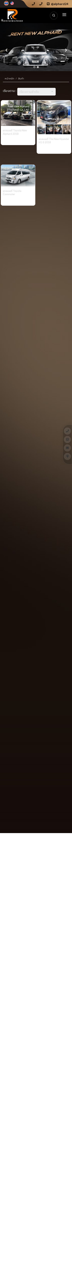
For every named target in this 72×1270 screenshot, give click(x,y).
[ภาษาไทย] (6, 3)
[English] (12, 3)
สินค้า (21, 78)
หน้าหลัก (9, 78)
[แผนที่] (67, 456)
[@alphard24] (67, 439)
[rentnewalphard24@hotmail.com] (67, 447)
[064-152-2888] (67, 430)
